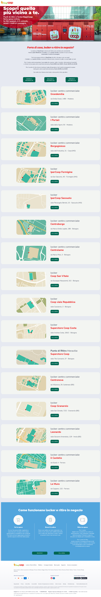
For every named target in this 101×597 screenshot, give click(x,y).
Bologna (32, 570)
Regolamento (16, 583)
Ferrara (35, 570)
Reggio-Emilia (45, 570)
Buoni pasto (57, 565)
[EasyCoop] (7, 3)
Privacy (22, 583)
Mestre (67, 570)
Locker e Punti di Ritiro (31, 565)
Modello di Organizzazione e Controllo (46, 583)
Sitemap (64, 583)
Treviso (75, 570)
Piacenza (64, 570)
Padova (71, 570)
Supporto (63, 565)
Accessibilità (34, 583)
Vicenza (78, 570)
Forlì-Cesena (51, 570)
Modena (39, 570)
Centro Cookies (58, 583)
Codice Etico (27, 583)
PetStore (40, 565)
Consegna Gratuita (48, 565)
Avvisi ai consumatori (72, 565)
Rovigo (82, 570)
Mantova (16, 571)
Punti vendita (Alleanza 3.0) (81, 583)
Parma (60, 570)
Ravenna (56, 570)
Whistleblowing (71, 583)
